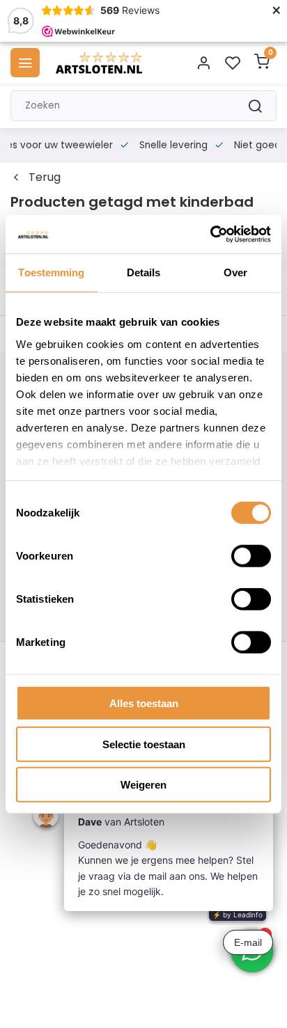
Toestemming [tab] (51, 272)
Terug (45, 177)
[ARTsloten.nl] (99, 63)
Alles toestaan (143, 703)
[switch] (251, 556)
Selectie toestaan (143, 744)
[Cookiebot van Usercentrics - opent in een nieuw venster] (210, 234)
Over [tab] (235, 272)
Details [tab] (144, 272)
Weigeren (143, 785)
